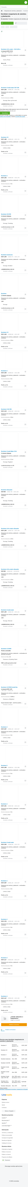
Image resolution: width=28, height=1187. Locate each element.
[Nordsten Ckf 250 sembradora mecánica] (14, 204)
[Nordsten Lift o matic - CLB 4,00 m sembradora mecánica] (14, 39)
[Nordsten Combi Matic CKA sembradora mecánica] (14, 441)
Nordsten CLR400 (6, 648)
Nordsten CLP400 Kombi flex (9, 687)
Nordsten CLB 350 (6, 409)
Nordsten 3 (4, 880)
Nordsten (3, 293)
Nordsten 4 (4, 175)
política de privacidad (5, 116)
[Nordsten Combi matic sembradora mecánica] (14, 832)
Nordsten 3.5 (4, 137)
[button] (26, 2)
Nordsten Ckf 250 (6, 214)
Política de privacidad (7, 1135)
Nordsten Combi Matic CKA (9, 451)
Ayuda (3, 1105)
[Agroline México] (9, 2)
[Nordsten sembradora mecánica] (14, 283)
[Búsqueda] (25, 7)
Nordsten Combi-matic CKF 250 (10, 87)
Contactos (4, 1107)
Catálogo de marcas (6, 1143)
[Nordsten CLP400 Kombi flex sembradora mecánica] (14, 677)
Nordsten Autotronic (7, 254)
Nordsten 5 (4, 765)
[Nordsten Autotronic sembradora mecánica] (14, 244)
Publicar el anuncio (14, 1024)
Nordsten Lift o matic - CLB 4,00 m (10, 49)
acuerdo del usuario (20, 116)
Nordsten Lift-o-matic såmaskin (10, 528)
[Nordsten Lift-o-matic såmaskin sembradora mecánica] (14, 518)
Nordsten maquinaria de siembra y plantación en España (14, 1089)
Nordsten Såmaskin (6, 489)
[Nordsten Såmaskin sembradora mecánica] (14, 479)
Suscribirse (5, 113)
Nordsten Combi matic (7, 842)
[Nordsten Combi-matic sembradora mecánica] (14, 599)
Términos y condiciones (7, 1132)
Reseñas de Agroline (7, 1140)
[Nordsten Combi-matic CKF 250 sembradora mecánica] (14, 77)
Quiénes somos (5, 1102)
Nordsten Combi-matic (7, 610)
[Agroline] (2, 11)
